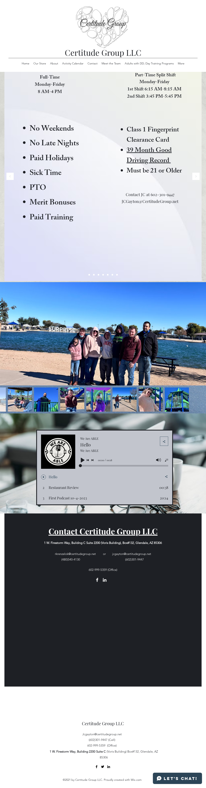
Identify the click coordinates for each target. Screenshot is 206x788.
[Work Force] (103, 275)
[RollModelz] (89, 275)
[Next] (196, 177)
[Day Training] (98, 275)
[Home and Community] (107, 275)
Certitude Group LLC (103, 52)
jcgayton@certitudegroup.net (131, 554)
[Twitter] (103, 767)
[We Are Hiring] (94, 275)
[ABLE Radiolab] (112, 275)
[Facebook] (97, 579)
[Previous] (10, 177)
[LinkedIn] (104, 579)
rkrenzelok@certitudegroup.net (75, 554)
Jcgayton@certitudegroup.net (102, 734)
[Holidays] (117, 275)
